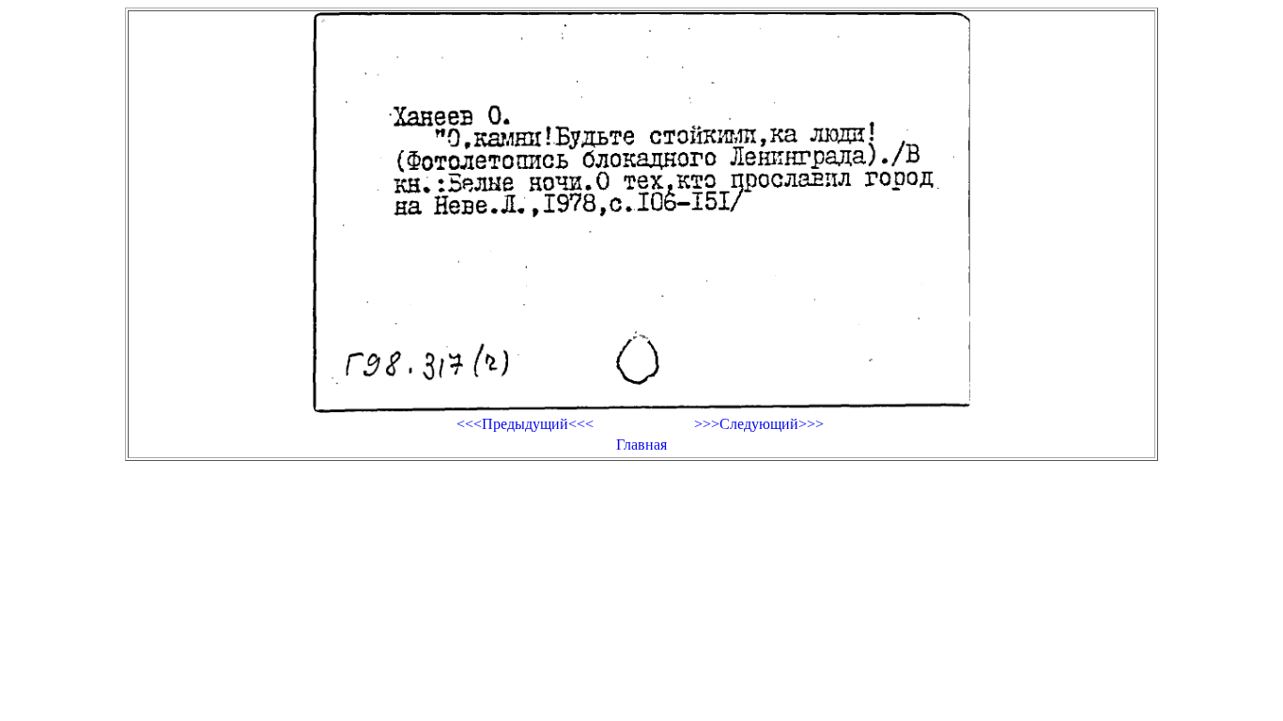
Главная (641, 445)
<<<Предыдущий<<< (525, 424)
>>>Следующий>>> (759, 424)
